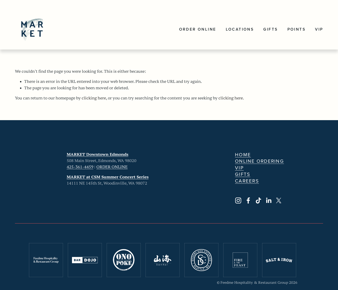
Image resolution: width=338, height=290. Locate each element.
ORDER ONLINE (112, 166)
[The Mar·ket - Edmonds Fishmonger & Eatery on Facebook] (248, 200)
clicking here (94, 98)
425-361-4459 (80, 166)
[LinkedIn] (268, 200)
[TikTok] (258, 200)
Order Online (197, 29)
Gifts (270, 29)
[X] (278, 200)
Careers (247, 181)
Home (243, 154)
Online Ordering (259, 161)
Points (296, 29)
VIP (319, 29)
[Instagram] (238, 200)
